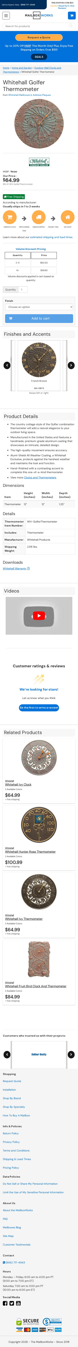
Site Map (8, 1236)
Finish (9, 301)
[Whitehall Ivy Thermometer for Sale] (39, 892)
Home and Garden (22, 67)
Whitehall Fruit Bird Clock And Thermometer (35, 986)
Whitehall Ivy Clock (18, 785)
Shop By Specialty (14, 1107)
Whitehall (9, 780)
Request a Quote (39, 37)
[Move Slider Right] (71, 365)
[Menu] (6, 15)
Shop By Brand (12, 1098)
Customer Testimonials (16, 1244)
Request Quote (12, 1081)
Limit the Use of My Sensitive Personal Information (33, 1192)
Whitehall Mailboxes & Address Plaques (29, 95)
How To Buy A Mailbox (16, 1115)
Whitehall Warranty (14, 568)
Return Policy (11, 1133)
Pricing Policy (11, 1167)
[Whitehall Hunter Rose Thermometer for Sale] (39, 825)
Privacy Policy (11, 1142)
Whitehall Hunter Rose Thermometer (30, 852)
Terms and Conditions (16, 1150)
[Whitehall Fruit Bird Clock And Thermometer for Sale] (39, 959)
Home (6, 67)
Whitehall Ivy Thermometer (24, 919)
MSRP (27, 46)
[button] (72, 15)
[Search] (71, 26)
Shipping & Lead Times (17, 1159)
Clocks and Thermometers (40, 477)
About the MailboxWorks (18, 1210)
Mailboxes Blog (12, 1227)
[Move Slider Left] (7, 365)
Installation (9, 1089)
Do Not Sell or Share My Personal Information (30, 1183)
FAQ (5, 1219)
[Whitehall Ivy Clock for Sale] (39, 757)
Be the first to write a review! (39, 707)
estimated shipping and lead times (51, 237)
